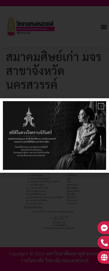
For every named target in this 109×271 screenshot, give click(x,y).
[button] (101, 106)
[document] (54, 135)
